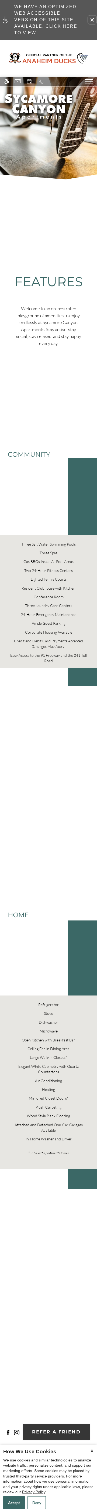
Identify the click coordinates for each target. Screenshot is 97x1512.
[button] (92, 19)
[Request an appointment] (30, 81)
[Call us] (41, 81)
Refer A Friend (56, 1432)
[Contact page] (18, 81)
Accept (14, 1502)
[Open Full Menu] (89, 81)
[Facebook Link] (8, 1432)
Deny (36, 1502)
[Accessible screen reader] (7, 81)
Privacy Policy (33, 1492)
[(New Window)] (16, 1432)
